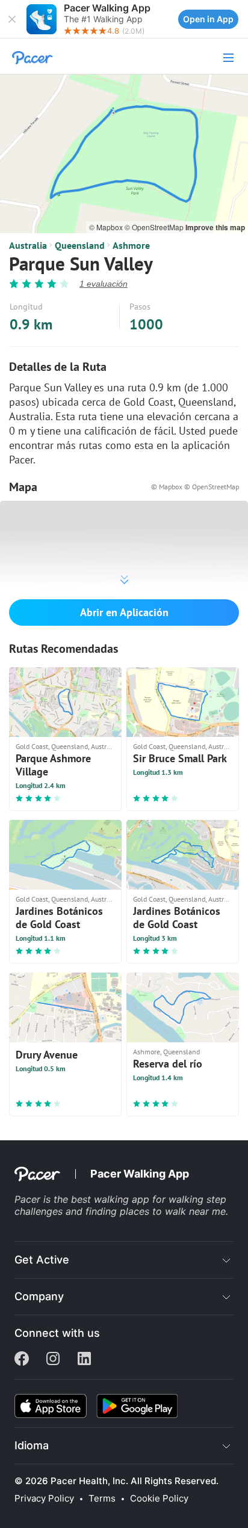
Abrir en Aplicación (124, 612)
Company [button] (39, 1296)
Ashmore (131, 245)
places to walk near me (173, 1211)
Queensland (80, 245)
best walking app (111, 1199)
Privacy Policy (44, 1498)
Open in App (208, 19)
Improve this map (215, 227)
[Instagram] (53, 1359)
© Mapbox (107, 227)
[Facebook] (21, 1359)
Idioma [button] (31, 1445)
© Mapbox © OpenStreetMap (195, 486)
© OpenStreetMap (155, 227)
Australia (28, 245)
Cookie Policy (159, 1498)
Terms (102, 1498)
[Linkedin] (84, 1359)
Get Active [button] (41, 1259)
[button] (12, 19)
